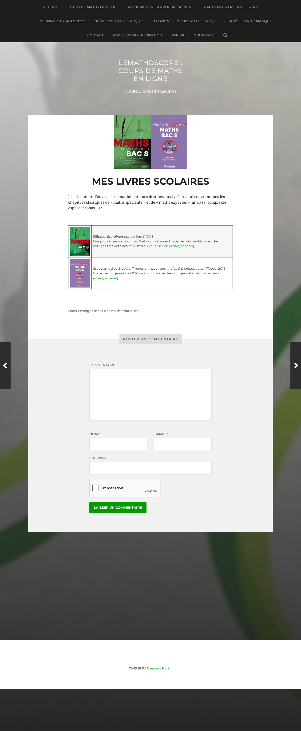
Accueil (50, 7)
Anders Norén (161, 668)
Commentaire (102, 365)
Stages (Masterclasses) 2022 (230, 7)
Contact (95, 35)
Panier (177, 35)
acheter (187, 246)
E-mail (161, 434)
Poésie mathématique (251, 21)
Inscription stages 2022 (61, 21)
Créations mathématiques (119, 21)
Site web (97, 458)
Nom (95, 434)
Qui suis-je (204, 35)
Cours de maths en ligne (91, 7)
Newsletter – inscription (137, 35)
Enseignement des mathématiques (187, 21)
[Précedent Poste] (5, 365)
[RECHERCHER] (225, 35)
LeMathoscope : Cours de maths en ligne (150, 71)
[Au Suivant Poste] (295, 365)
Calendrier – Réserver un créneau (159, 7)
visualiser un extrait (163, 246)
